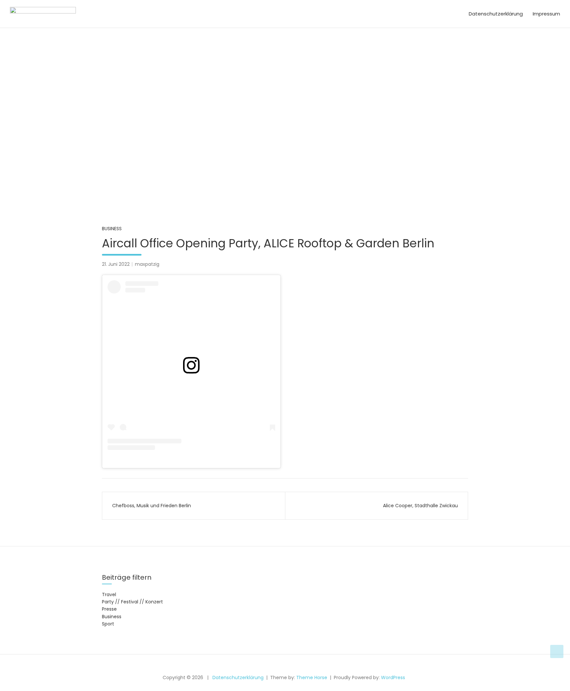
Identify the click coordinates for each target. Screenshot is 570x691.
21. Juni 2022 (116, 264)
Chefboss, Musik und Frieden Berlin (151, 505)
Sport (108, 624)
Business (112, 228)
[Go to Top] (556, 651)
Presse (109, 609)
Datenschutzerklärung (496, 13)
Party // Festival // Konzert (132, 601)
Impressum (546, 13)
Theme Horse (311, 677)
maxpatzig (147, 264)
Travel (109, 594)
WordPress (393, 677)
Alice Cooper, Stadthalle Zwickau (420, 505)
